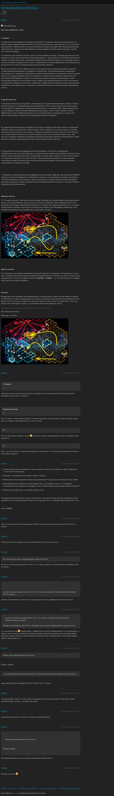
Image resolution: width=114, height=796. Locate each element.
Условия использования (47, 788)
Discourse (15, 793)
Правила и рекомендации (28, 788)
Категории (13, 788)
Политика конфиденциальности (69, 788)
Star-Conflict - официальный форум (14, 2)
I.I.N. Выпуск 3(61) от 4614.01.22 (20, 7)
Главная (4, 788)
